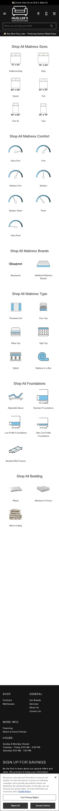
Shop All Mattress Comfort (29, 136)
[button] (4, 13)
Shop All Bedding (29, 476)
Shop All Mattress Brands (29, 251)
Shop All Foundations (29, 383)
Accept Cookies (43, 806)
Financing (7, 728)
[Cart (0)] (54, 13)
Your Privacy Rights (29, 797)
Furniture (7, 700)
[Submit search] (52, 26)
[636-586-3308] (46, 13)
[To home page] (19, 14)
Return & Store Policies (14, 732)
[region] (29, 792)
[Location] (38, 13)
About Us (34, 707)
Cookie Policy (24, 791)
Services (34, 704)
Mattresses (9, 704)
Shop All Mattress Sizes (30, 46)
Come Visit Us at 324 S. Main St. (31, 2)
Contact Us (35, 711)
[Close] (55, 777)
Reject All (15, 806)
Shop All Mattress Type (29, 294)
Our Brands (35, 700)
